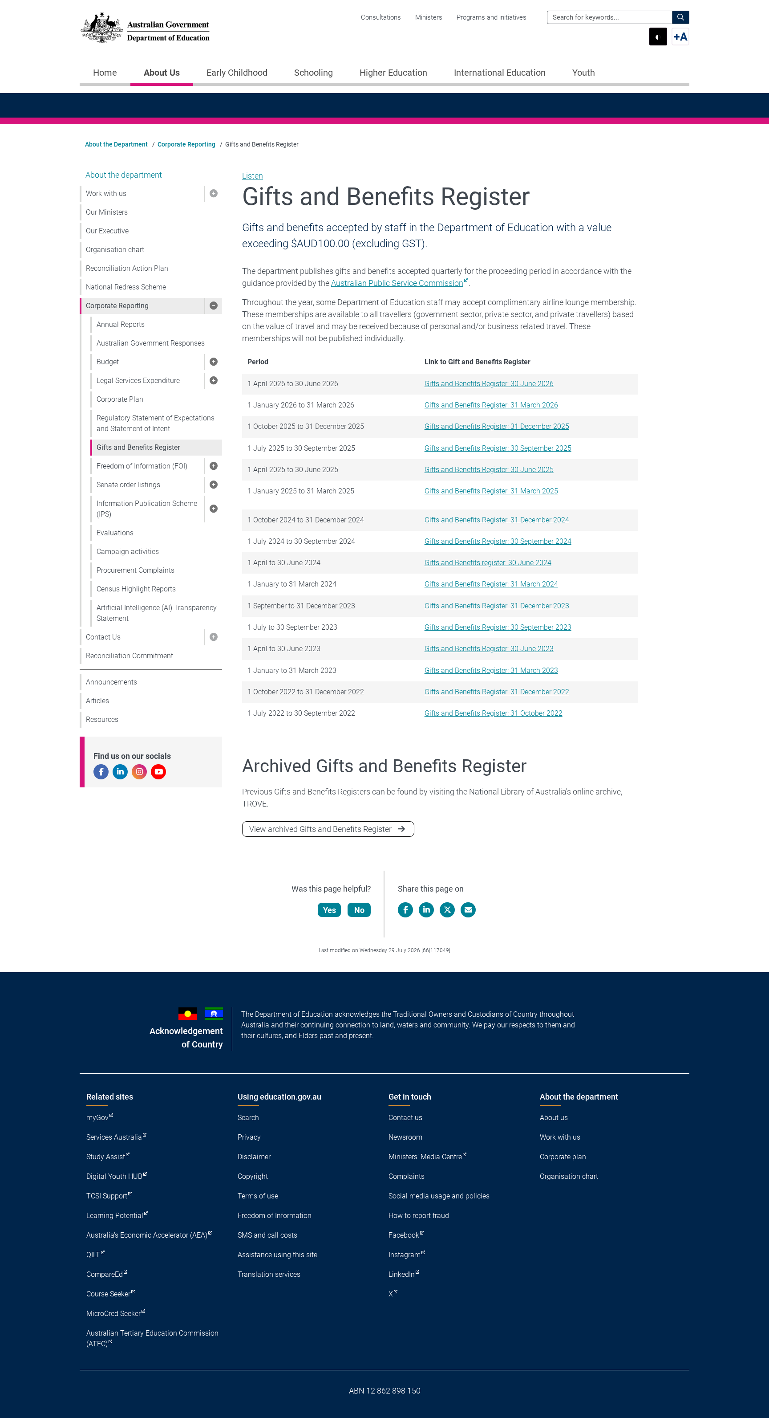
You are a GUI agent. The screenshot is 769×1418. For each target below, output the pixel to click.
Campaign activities (128, 551)
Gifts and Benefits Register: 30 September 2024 (498, 541)
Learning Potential (114, 1215)
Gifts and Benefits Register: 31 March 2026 (491, 405)
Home (105, 72)
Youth (583, 72)
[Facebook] (405, 909)
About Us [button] (162, 72)
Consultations (381, 17)
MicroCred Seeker (113, 1313)
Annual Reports (121, 324)
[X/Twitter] (447, 909)
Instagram (405, 1255)
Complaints (407, 1176)
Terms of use (258, 1196)
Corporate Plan (120, 399)
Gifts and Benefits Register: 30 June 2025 (489, 469)
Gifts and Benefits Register (138, 447)
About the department (123, 174)
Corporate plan (563, 1157)
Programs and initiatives (491, 17)
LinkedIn (402, 1274)
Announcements (111, 682)
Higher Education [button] (393, 72)
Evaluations (115, 533)
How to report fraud (419, 1215)
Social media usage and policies (439, 1196)
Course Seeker (108, 1294)
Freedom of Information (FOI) (142, 466)
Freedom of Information (275, 1215)
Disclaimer (254, 1157)
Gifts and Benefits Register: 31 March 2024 (491, 584)
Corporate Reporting (186, 144)
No (359, 910)
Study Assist (105, 1157)
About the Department (116, 144)
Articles (97, 701)
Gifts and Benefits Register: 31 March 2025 (491, 491)
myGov (97, 1117)
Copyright (253, 1176)
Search (248, 1117)
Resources (102, 719)
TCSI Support (106, 1196)
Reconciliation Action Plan (127, 268)
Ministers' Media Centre (425, 1157)
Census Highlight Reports (136, 589)
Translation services (269, 1274)
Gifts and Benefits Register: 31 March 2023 (491, 670)
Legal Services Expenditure (138, 380)
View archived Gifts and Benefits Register (320, 829)
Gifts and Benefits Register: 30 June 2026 (489, 383)
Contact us (405, 1117)
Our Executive (107, 231)
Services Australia (114, 1137)
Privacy (249, 1137)
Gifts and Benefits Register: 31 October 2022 (494, 713)
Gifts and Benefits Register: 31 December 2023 (497, 606)
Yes (329, 910)
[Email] (468, 909)
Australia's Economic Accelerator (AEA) (146, 1235)
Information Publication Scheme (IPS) (147, 508)
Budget (108, 362)
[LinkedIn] (426, 909)
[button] (213, 194)
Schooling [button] (313, 72)
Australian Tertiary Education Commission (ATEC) (152, 1338)
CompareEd (104, 1274)
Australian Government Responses (151, 343)
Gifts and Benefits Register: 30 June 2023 (489, 648)
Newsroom (405, 1137)
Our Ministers (107, 212)
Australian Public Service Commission (397, 283)
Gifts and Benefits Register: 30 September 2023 (498, 627)
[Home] (145, 27)
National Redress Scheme (126, 287)
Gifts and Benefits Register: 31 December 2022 (497, 692)
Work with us (106, 193)
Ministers (428, 17)
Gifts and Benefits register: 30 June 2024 (488, 562)
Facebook (404, 1235)
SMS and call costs (267, 1235)
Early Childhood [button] (236, 72)
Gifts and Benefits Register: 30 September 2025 (498, 448)
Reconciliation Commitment (129, 656)
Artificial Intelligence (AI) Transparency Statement (157, 613)
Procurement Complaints (135, 570)
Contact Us (103, 637)
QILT (93, 1255)
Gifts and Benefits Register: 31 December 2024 (497, 520)
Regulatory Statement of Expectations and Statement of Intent (156, 423)
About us (554, 1117)
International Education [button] (500, 72)
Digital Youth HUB (114, 1176)
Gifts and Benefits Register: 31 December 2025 (497, 426)
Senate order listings (128, 485)
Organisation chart (115, 249)
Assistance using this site (277, 1255)
